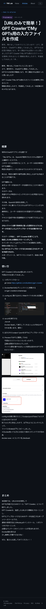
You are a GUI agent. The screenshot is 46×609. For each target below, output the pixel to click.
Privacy (26, 603)
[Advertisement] (23, 117)
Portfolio (18, 603)
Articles (25, 3)
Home (17, 3)
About (33, 3)
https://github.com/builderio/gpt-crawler (27, 283)
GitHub (37, 603)
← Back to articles (9, 12)
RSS (32, 603)
